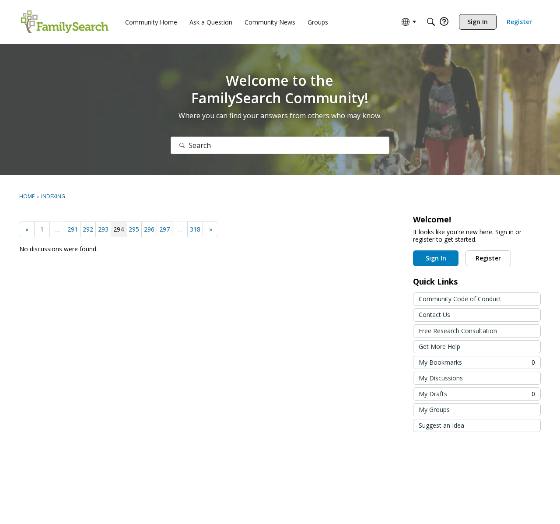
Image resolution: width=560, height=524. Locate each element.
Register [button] (488, 258)
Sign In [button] (436, 258)
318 (195, 229)
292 (88, 229)
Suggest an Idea (441, 425)
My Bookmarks (477, 362)
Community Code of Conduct (460, 299)
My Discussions (441, 378)
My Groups (434, 409)
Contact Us (434, 314)
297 (164, 229)
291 (72, 229)
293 (103, 229)
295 (134, 229)
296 (149, 229)
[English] (64, 22)
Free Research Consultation (458, 331)
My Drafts (477, 394)
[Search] (431, 22)
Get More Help (439, 346)
